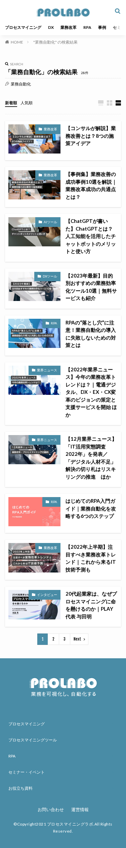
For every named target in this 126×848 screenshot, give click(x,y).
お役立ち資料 (20, 788)
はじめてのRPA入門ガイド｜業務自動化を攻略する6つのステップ (91, 508)
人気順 (26, 102)
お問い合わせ (51, 809)
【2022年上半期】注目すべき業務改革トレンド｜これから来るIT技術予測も (91, 558)
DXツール (50, 276)
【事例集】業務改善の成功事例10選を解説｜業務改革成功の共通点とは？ (91, 185)
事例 (102, 27)
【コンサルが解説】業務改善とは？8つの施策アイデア (91, 135)
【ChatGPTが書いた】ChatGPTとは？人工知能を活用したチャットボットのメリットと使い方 (91, 236)
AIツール (50, 222)
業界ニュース (47, 370)
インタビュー (47, 595)
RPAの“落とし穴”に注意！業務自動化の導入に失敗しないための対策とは (91, 333)
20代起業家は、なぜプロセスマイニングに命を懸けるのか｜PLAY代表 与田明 (91, 605)
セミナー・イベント (26, 772)
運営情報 (80, 809)
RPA (87, 27)
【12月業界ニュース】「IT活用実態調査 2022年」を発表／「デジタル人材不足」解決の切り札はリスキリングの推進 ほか (91, 458)
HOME (17, 42)
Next (77, 639)
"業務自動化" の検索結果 (55, 42)
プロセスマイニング (23, 27)
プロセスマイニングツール (32, 739)
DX (51, 27)
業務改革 (68, 27)
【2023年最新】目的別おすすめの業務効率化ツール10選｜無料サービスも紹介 (91, 286)
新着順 (11, 102)
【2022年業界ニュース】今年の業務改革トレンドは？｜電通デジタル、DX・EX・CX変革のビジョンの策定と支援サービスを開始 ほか (91, 392)
